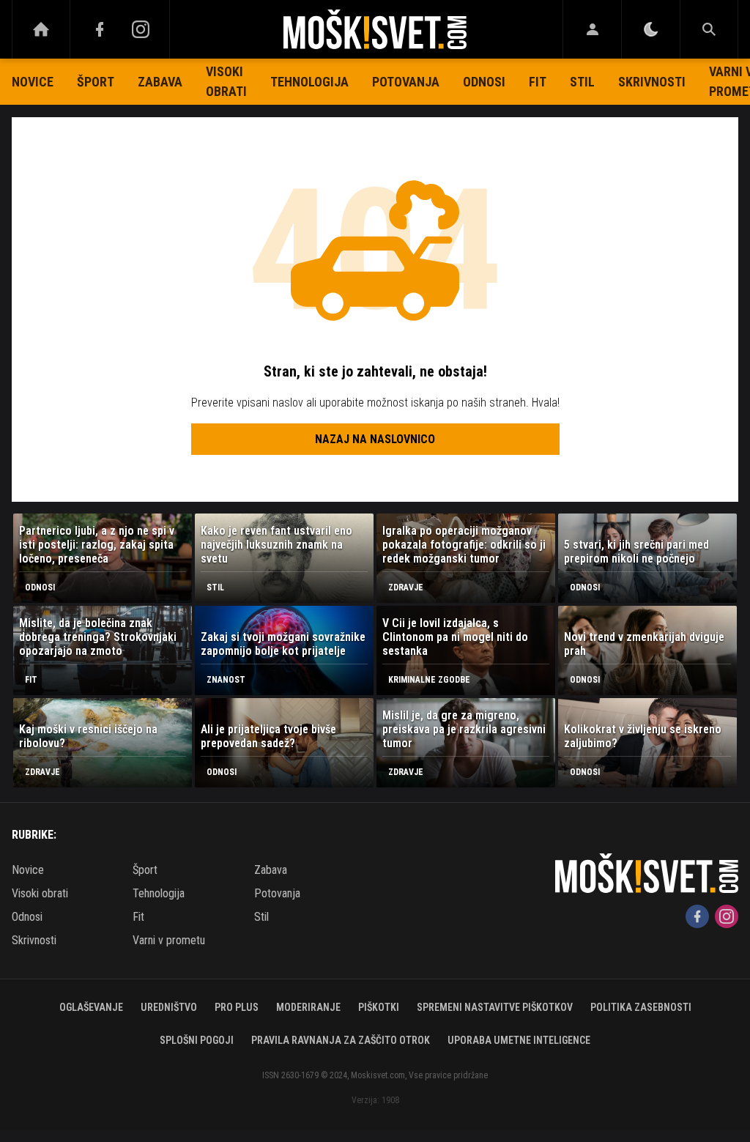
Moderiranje (308, 1007)
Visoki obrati (226, 81)
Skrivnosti (652, 81)
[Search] (709, 29)
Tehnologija (309, 81)
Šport (95, 81)
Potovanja (405, 81)
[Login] (592, 29)
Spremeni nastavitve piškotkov (495, 1007)
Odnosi (484, 81)
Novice (32, 81)
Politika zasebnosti (640, 1007)
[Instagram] (140, 29)
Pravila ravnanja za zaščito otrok (340, 1040)
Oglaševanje (91, 1007)
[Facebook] (99, 29)
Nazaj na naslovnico (375, 439)
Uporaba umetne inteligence (519, 1040)
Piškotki (378, 1007)
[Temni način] (651, 29)
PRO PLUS (237, 1007)
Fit (537, 81)
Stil (582, 81)
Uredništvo (169, 1007)
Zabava (160, 81)
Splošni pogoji (197, 1040)
